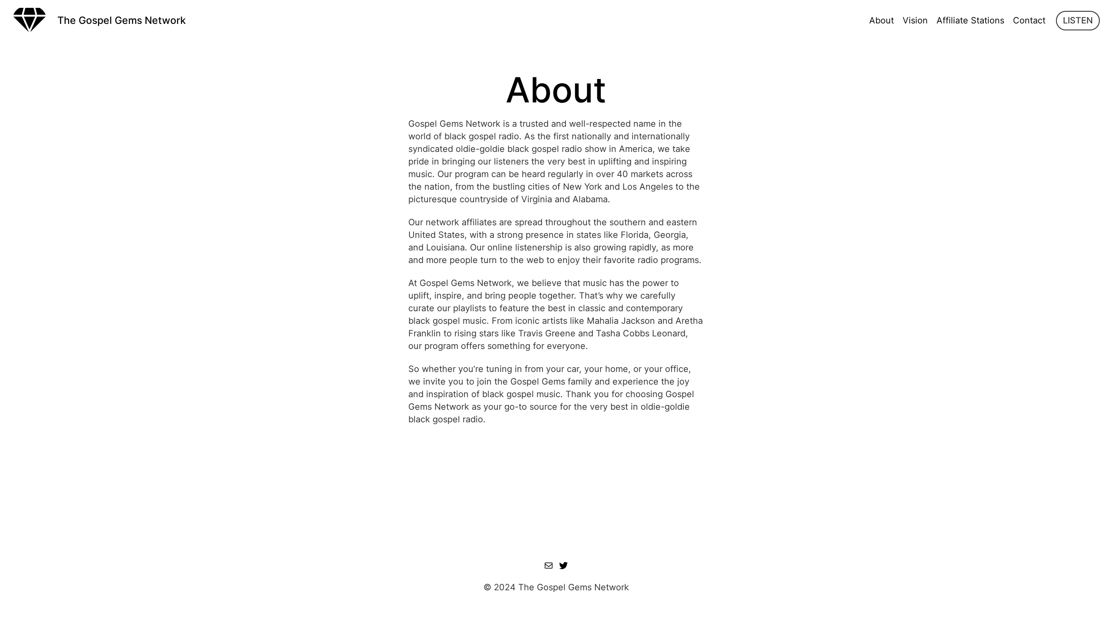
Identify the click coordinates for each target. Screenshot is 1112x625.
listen (1078, 20)
